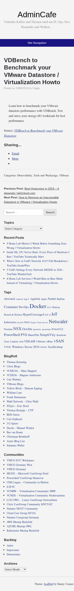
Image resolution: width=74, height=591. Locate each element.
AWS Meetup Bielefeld (19, 522)
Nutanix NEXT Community (22, 508)
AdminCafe (37, 14)
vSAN (59, 341)
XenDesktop (55, 347)
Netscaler (58, 321)
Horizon (18, 314)
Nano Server (42, 322)
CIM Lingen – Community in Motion (28, 482)
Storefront (61, 335)
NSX (17, 328)
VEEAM (29, 341)
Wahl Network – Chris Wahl (22, 401)
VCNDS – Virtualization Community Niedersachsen (36, 495)
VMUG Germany (16, 469)
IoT (54, 314)
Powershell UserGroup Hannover (25, 478)
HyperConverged (33, 314)
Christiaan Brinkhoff (18, 436)
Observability (24, 175)
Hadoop (56, 307)
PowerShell (12, 334)
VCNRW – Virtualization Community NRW (31, 491)
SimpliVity (48, 334)
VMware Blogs (15, 384)
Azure (51, 298)
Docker (38, 306)
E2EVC (11, 487)
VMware (64, 175)
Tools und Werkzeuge (46, 175)
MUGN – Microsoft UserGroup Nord (27, 473)
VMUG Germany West (19, 465)
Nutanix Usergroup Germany (23, 517)
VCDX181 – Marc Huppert (22, 371)
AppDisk (35, 299)
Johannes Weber (15, 445)
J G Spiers (12, 423)
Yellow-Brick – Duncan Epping (24, 388)
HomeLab (9, 314)
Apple (44, 298)
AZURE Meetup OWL (19, 526)
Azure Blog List (16, 441)
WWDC (43, 347)
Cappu (36, 88)
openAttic (37, 329)
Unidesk (14, 341)
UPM (21, 341)
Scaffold (48, 584)
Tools (6, 341)
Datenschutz (13, 554)
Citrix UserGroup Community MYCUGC (30, 504)
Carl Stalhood (14, 419)
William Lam (14, 392)
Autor (10, 545)
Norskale (8, 329)
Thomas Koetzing (16, 362)
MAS (27, 322)
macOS (20, 322)
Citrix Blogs (13, 366)
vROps (49, 341)
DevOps (24, 307)
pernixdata (46, 329)
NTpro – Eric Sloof (18, 406)
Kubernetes (10, 322)
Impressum (13, 550)
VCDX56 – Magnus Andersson (24, 375)
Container (11, 306)
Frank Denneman (16, 397)
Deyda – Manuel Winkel (20, 428)
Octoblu (27, 329)
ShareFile (33, 335)
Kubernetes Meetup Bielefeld (23, 530)
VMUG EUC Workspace (20, 460)
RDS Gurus (13, 414)
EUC (49, 307)
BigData (61, 298)
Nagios (33, 322)
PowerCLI (57, 329)
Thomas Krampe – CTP (20, 410)
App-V (26, 299)
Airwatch (9, 298)
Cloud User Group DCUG (21, 513)
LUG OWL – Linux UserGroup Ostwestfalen (32, 500)
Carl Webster (14, 379)
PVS (24, 334)
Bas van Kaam (15, 432)
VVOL (7, 347)
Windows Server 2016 (25, 347)
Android (19, 299)
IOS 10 (48, 314)
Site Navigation (37, 42)
